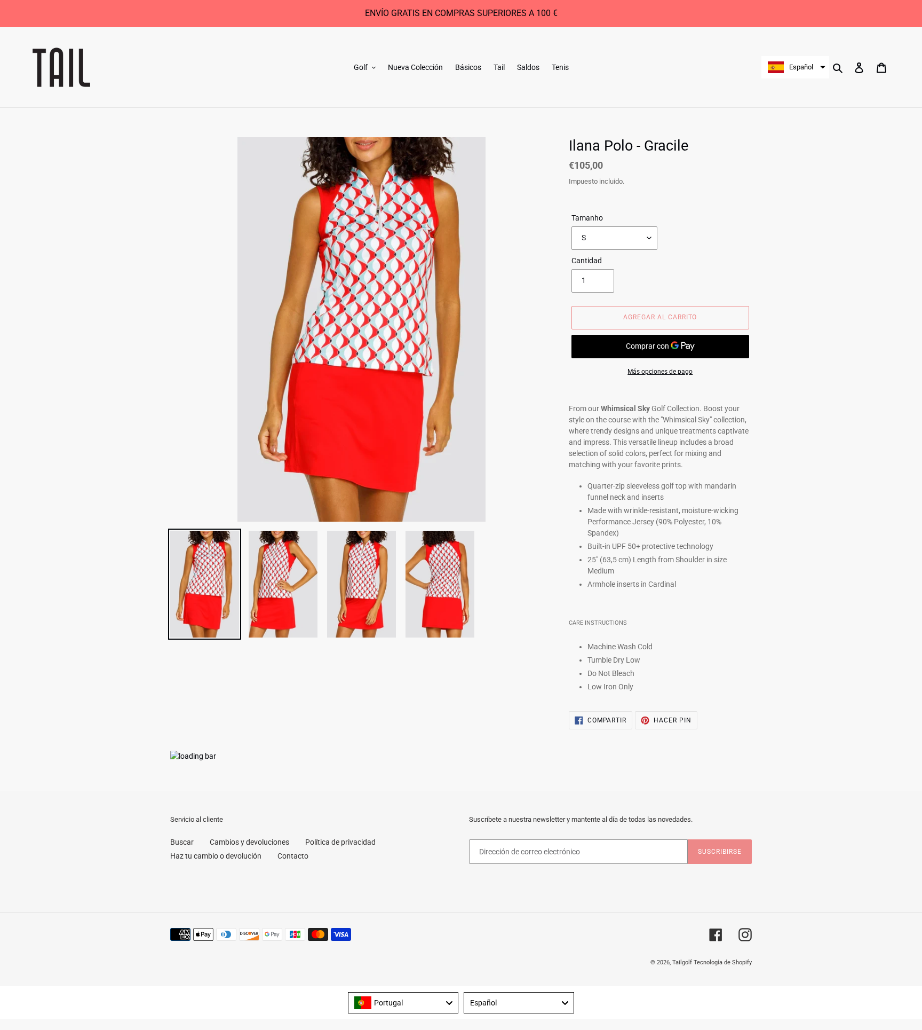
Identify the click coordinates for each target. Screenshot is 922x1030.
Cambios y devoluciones (249, 842)
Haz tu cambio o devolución (215, 856)
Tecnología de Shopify (723, 962)
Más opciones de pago (660, 371)
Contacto (292, 856)
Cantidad (586, 260)
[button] (795, 67)
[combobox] (403, 1002)
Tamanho (587, 218)
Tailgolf (682, 962)
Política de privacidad (340, 842)
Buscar (182, 842)
